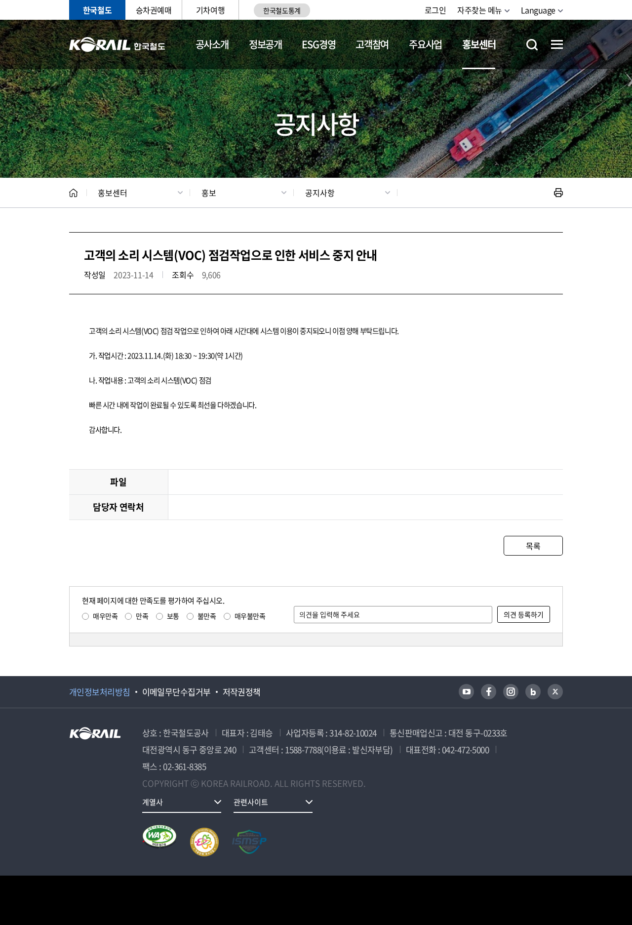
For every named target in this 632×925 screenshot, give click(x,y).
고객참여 (372, 44)
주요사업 (425, 44)
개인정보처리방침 (99, 692)
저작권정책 (242, 692)
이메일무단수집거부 (176, 692)
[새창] (466, 691)
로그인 (435, 10)
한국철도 (97, 10)
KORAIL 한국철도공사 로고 (117, 44)
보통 (173, 616)
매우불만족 (250, 616)
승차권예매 (154, 10)
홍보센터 (478, 44)
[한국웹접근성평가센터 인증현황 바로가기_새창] (159, 842)
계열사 (152, 802)
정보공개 (265, 44)
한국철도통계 (281, 10)
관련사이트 (251, 802)
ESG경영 (318, 44)
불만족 (207, 616)
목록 (533, 546)
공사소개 (212, 44)
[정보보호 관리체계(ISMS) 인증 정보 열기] (249, 842)
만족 (142, 616)
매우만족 (105, 616)
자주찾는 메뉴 (479, 10)
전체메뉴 (557, 44)
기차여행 (210, 10)
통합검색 (532, 44)
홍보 (208, 193)
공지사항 (320, 193)
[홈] (73, 193)
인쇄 (558, 192)
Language (538, 10)
